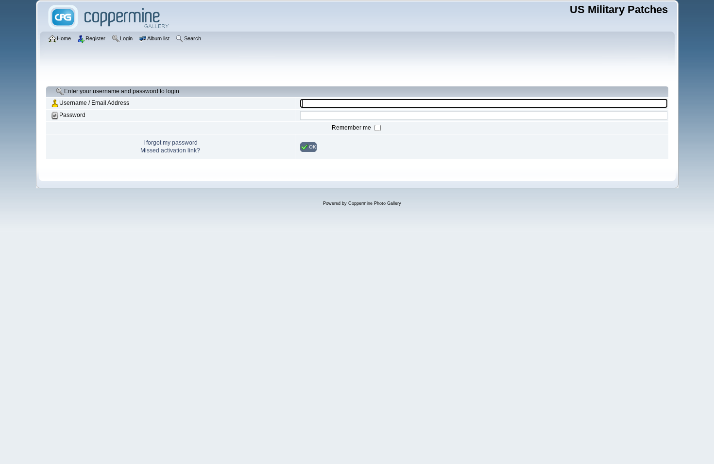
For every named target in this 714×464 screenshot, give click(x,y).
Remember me (352, 127)
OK (312, 146)
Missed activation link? (170, 150)
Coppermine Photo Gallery (374, 203)
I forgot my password (170, 142)
